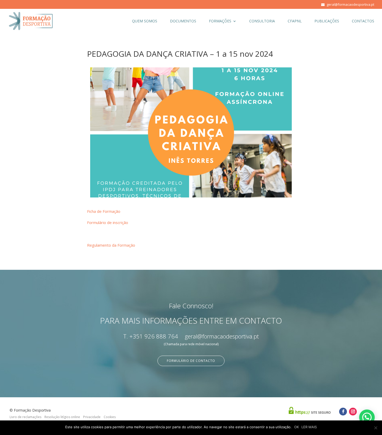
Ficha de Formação (103, 211)
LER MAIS (309, 427)
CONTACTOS (363, 21)
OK (296, 427)
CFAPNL (295, 21)
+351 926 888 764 (153, 336)
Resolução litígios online (62, 417)
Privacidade (92, 417)
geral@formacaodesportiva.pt (222, 336)
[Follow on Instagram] (353, 411)
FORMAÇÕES (220, 21)
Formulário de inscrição (107, 222)
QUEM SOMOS (144, 21)
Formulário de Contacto (191, 361)
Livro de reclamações (25, 417)
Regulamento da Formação (111, 245)
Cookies (110, 417)
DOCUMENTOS (183, 21)
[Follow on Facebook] (343, 411)
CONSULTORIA (262, 21)
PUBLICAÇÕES (326, 21)
